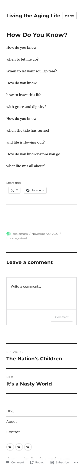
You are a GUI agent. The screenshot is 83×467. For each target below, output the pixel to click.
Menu (69, 15)
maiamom (20, 233)
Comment (62, 317)
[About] (19, 447)
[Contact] (28, 447)
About (11, 422)
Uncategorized (16, 238)
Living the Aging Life (33, 16)
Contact (13, 432)
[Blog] (10, 447)
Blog (10, 411)
